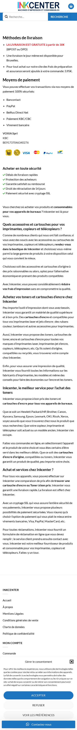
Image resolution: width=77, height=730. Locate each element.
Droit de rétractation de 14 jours (25, 188)
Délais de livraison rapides (21, 174)
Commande (9, 653)
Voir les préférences (39, 715)
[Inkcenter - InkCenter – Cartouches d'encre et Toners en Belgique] (38, 6)
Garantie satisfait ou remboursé (25, 184)
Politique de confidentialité (18, 633)
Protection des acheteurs (21, 179)
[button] (71, 661)
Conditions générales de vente (20, 620)
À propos (8, 607)
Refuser (38, 705)
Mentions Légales (13, 613)
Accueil (7, 600)
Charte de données (14, 627)
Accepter (38, 695)
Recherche (59, 16)
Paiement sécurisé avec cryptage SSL (27, 193)
